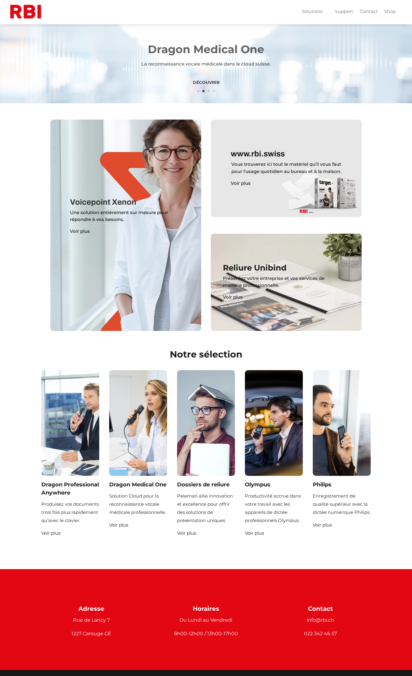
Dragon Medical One (206, 48)
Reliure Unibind (255, 268)
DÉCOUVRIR (206, 81)
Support (344, 11)
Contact (369, 11)
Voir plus (80, 231)
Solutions (312, 11)
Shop (390, 11)
